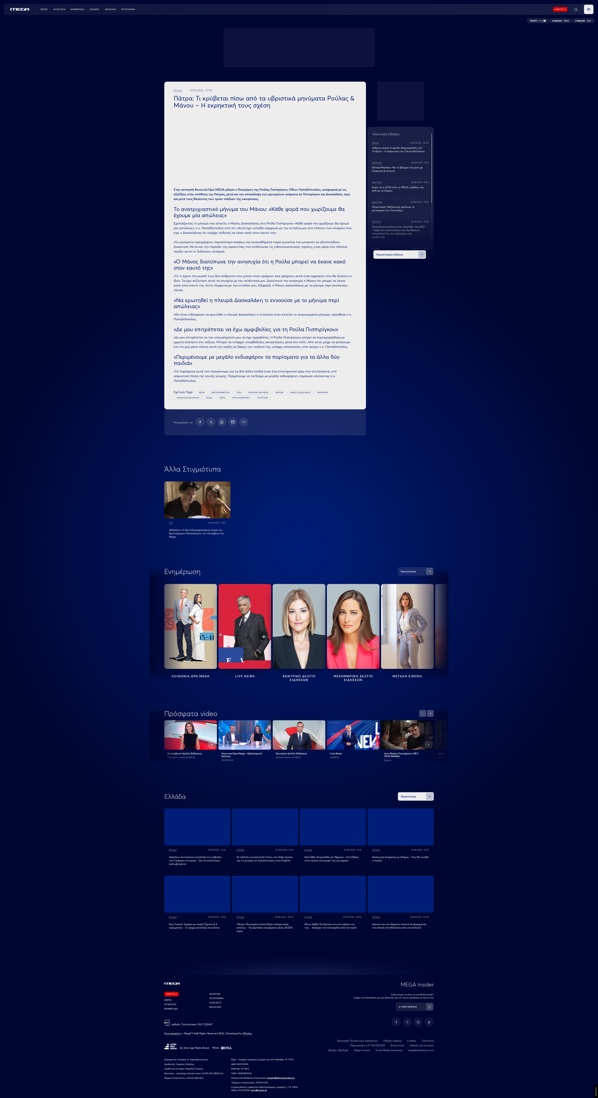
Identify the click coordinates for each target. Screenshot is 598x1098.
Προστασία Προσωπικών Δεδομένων (357, 1040)
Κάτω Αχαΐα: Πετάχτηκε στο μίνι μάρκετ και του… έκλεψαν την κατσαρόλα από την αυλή (330, 926)
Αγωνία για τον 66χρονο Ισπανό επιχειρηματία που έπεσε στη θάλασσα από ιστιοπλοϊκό (399, 926)
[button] (588, 9)
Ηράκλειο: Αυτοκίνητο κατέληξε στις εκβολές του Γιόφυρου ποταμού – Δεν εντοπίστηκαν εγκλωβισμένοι (195, 860)
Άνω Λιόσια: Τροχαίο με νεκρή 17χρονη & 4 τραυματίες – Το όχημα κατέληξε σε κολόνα (194, 926)
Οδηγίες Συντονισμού (422, 1045)
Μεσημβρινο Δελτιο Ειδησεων (353, 678)
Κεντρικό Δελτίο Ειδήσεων (291, 753)
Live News (245, 676)
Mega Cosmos (362, 1050)
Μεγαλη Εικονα (407, 676)
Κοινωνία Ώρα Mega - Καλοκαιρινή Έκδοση (242, 755)
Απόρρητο (596, 1091)
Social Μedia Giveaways (389, 1050)
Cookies (411, 1040)
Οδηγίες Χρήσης (392, 1040)
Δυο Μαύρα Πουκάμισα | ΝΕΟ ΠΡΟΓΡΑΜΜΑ (401, 755)
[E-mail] (232, 422)
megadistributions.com (421, 1050)
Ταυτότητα (427, 1040)
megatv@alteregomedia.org (281, 1078)
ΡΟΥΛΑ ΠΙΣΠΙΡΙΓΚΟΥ (241, 398)
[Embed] (243, 422)
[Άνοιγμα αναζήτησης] (575, 9)
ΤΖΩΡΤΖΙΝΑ (262, 398)
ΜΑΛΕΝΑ (279, 392)
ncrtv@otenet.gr (259, 1090)
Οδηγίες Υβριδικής (338, 1050)
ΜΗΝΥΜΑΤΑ (322, 392)
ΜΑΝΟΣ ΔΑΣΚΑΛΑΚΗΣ (300, 392)
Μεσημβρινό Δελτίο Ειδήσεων (184, 753)
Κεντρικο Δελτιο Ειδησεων (299, 678)
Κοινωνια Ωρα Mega (191, 676)
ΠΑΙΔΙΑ (209, 398)
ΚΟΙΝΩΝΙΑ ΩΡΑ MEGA (259, 392)
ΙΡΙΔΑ (239, 392)
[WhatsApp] (222, 422)
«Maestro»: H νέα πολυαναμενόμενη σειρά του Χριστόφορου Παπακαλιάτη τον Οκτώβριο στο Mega (196, 533)
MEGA (202, 392)
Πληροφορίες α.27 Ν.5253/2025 (367, 1045)
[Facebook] (200, 422)
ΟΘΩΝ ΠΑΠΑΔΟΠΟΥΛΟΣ (188, 398)
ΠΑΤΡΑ (222, 398)
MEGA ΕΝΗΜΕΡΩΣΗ (220, 392)
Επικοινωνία (397, 1045)
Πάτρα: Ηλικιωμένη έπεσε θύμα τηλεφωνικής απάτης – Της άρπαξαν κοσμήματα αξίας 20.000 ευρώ (265, 928)
